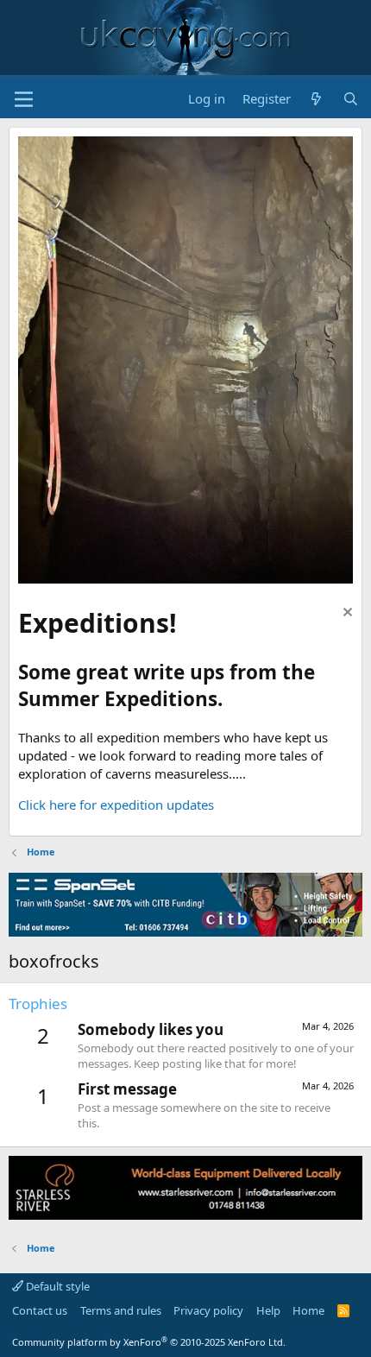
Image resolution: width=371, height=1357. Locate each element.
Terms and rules (120, 1310)
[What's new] (316, 99)
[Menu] (23, 99)
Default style (56, 1286)
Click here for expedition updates (116, 804)
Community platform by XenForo (149, 1341)
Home (308, 1310)
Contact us (39, 1310)
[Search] (351, 99)
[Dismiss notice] (345, 614)
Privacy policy (208, 1310)
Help (268, 1310)
